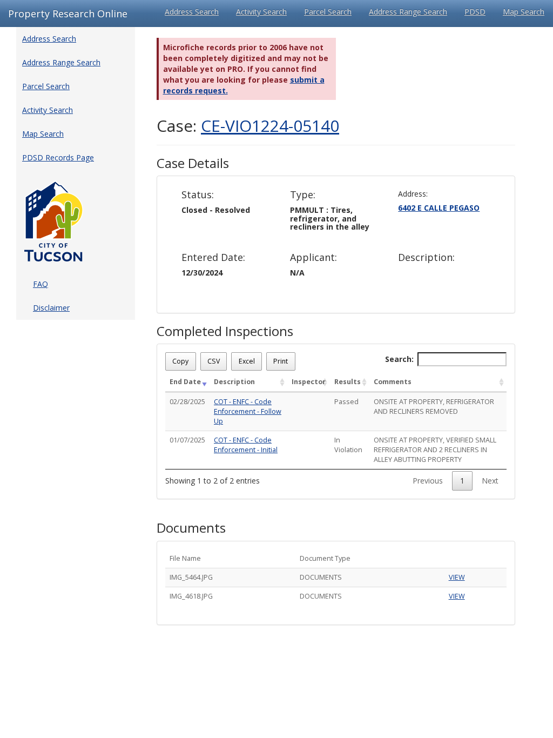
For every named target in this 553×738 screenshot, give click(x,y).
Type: (302, 195)
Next (490, 480)
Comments (393, 381)
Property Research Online (67, 13)
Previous (428, 480)
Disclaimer (51, 308)
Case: (248, 126)
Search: (399, 359)
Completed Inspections (225, 331)
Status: (197, 195)
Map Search (523, 11)
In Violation (348, 444)
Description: (426, 257)
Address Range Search (408, 11)
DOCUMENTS (321, 577)
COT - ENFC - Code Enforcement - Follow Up (247, 411)
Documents (191, 528)
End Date (185, 381)
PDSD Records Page (58, 157)
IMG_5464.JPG (191, 577)
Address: (413, 194)
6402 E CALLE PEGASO (439, 208)
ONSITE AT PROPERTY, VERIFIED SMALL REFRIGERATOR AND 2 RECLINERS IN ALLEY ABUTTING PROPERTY (435, 449)
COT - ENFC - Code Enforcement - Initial (246, 444)
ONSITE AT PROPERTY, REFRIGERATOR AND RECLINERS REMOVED (434, 406)
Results (347, 381)
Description (234, 381)
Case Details (193, 163)
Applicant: (313, 257)
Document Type (325, 558)
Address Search (192, 11)
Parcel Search (328, 11)
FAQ (40, 284)
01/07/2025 (187, 440)
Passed (346, 401)
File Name (185, 558)
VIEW (457, 577)
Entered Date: (213, 257)
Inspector (309, 381)
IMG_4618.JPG (191, 596)
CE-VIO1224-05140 (270, 126)
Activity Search (261, 11)
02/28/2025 (187, 401)
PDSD (474, 11)
